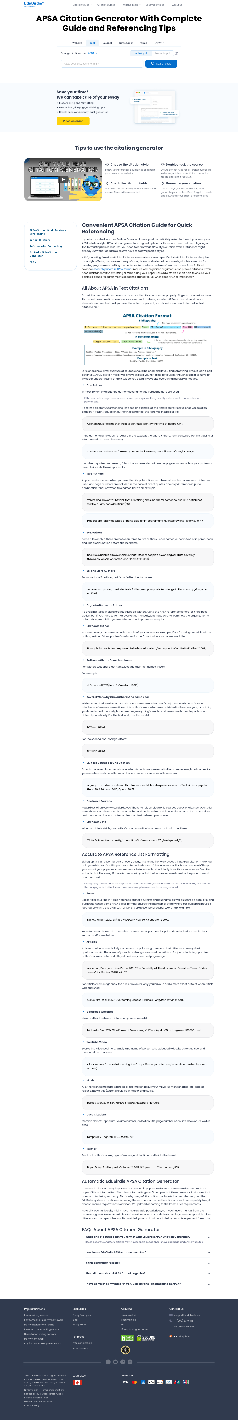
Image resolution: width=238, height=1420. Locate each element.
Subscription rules (51, 1393)
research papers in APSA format (112, 269)
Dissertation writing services (40, 1334)
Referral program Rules (36, 1397)
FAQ (123, 1324)
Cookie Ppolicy (31, 1405)
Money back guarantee (134, 1329)
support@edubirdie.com (188, 1315)
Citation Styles (81, 4)
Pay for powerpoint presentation (42, 1343)
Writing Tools (130, 4)
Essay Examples (155, 4)
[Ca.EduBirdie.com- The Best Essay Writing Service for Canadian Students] (77, 1382)
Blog (75, 1319)
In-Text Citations (40, 240)
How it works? (128, 1315)
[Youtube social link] (115, 1362)
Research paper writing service (41, 1329)
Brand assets (80, 1348)
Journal (107, 43)
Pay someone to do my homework (43, 1320)
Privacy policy (31, 1390)
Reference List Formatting (46, 246)
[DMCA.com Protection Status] (127, 1338)
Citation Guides (106, 4)
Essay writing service (36, 1315)
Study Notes (79, 1324)
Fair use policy (31, 1393)
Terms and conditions (52, 1390)
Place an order (73, 121)
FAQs (33, 262)
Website (77, 43)
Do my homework (34, 1338)
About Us (177, 4)
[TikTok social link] (122, 1362)
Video (143, 43)
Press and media (82, 1343)
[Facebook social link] (108, 1362)
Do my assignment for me (39, 1324)
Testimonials (128, 1319)
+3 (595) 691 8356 (184, 1326)
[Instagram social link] (130, 1362)
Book (92, 43)
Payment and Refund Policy (38, 1401)
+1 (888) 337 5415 (183, 1320)
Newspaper (126, 43)
